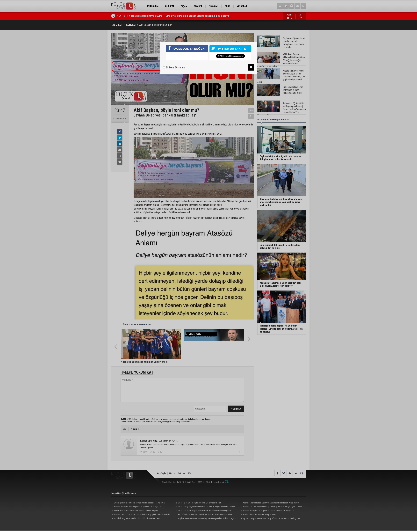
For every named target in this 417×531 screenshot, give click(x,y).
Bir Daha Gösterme (175, 67)
